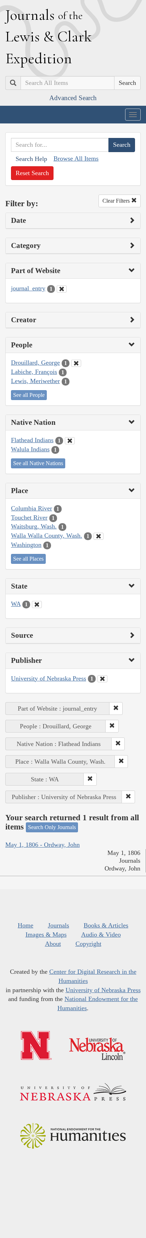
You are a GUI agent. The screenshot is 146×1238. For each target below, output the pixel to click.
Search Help (31, 158)
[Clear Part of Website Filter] (62, 289)
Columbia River (31, 508)
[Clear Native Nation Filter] (70, 440)
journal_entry (28, 288)
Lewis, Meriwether (35, 380)
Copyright (88, 943)
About (53, 943)
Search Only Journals (52, 827)
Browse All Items (76, 158)
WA (16, 603)
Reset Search (32, 173)
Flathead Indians (32, 440)
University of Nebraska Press (48, 678)
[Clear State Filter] (37, 604)
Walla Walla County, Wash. (46, 535)
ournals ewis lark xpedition (48, 36)
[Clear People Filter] (76, 363)
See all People (29, 395)
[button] (116, 708)
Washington (26, 544)
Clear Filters (116, 201)
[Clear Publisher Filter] (102, 678)
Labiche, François (34, 371)
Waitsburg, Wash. (34, 526)
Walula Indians (30, 449)
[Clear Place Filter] (98, 536)
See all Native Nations (38, 463)
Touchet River (29, 517)
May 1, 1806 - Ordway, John (42, 844)
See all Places (28, 559)
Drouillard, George (35, 362)
